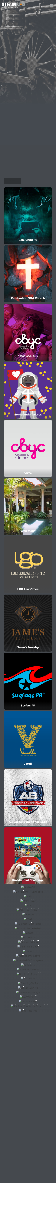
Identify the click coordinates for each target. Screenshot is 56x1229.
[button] (52, 5)
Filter (13, 180)
